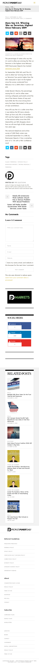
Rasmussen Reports (11, 164)
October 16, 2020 (12, 446)
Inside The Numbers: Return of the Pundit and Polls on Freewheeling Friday (17, 493)
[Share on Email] (25, 33)
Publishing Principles (10, 543)
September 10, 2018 (15, 17)
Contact (6, 602)
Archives (7, 631)
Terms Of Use (8, 590)
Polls (12, 7)
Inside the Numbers (13, 464)
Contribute (7, 642)
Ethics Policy (8, 551)
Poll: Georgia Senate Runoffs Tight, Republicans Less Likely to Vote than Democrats (18, 419)
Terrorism (8, 167)
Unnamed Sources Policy (12, 566)
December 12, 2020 (12, 423)
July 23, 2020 (10, 520)
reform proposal (24, 164)
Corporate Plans (9, 614)
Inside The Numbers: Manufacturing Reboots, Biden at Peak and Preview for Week (18, 468)
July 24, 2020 (10, 497)
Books (6, 634)
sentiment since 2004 (12, 68)
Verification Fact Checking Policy (14, 555)
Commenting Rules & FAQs (12, 583)
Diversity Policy (9, 563)
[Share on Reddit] (16, 33)
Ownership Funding (10, 570)
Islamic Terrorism (10, 162)
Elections (10, 441)
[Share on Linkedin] (11, 33)
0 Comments (28, 18)
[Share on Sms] (20, 33)
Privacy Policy (8, 587)
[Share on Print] (29, 33)
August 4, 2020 (11, 471)
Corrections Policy (10, 559)
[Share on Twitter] (7, 33)
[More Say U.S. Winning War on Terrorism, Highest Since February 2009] (11, 175)
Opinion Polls (22, 162)
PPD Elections (20, 182)
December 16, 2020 (12, 398)
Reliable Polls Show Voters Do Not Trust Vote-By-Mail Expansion (19, 395)
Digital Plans (8, 618)
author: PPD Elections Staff (14, 18)
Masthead (7, 594)
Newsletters (8, 622)
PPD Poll (6, 598)
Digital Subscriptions (10, 646)
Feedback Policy (9, 547)
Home (7, 7)
